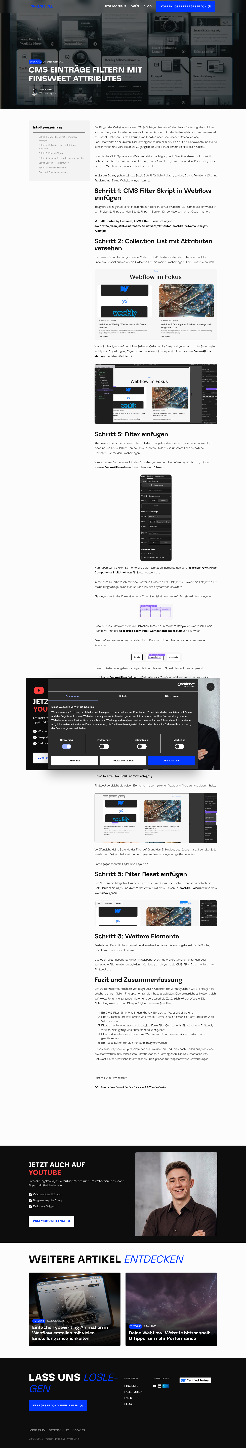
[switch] (104, 746)
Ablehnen (74, 760)
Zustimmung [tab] (72, 695)
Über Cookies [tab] (173, 695)
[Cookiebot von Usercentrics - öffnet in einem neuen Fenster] (180, 685)
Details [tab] (123, 695)
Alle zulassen (171, 760)
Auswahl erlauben (123, 760)
